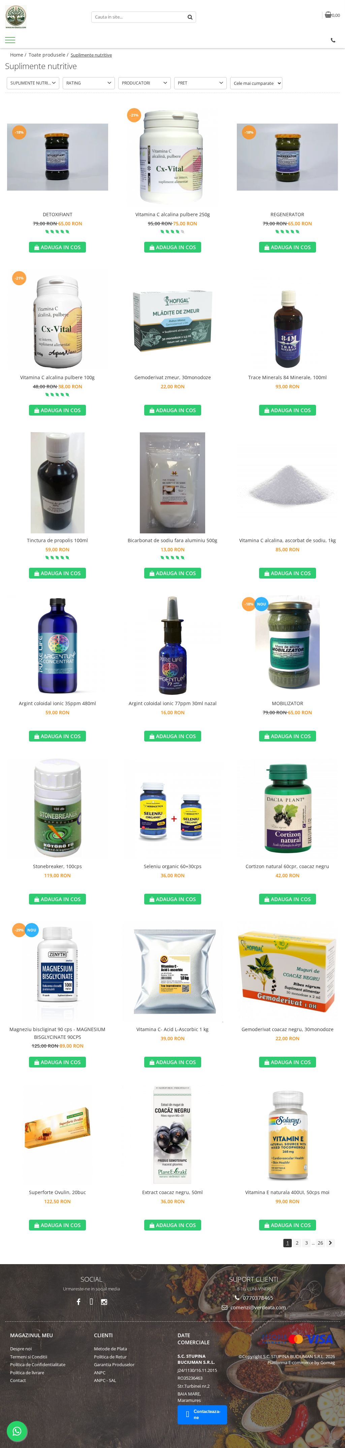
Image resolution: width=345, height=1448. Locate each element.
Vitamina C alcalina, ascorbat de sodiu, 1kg (287, 540)
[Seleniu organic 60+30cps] (172, 808)
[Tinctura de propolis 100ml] (57, 482)
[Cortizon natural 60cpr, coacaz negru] (287, 808)
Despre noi (21, 1349)
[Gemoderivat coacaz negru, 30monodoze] (287, 971)
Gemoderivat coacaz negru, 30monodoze (288, 1029)
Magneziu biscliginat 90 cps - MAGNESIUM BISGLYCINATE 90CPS (57, 1033)
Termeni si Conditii (28, 1357)
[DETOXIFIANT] (57, 157)
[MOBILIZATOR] (287, 645)
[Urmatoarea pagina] (330, 1243)
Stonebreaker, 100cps (57, 866)
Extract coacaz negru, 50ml (172, 1192)
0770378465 (257, 1297)
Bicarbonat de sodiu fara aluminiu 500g (172, 540)
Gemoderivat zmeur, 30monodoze (172, 377)
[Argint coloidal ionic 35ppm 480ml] (57, 645)
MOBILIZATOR (287, 703)
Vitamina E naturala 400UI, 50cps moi (287, 1192)
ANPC (99, 1373)
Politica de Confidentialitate (37, 1364)
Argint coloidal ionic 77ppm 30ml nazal (173, 703)
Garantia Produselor (114, 1364)
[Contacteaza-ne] (333, 40)
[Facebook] (79, 1302)
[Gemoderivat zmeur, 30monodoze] (172, 319)
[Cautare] (190, 17)
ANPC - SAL (105, 1380)
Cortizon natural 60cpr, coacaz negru (287, 866)
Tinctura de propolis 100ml (57, 540)
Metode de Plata (110, 1349)
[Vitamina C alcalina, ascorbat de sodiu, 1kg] (287, 483)
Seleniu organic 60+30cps (172, 866)
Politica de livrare (27, 1373)
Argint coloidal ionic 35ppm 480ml (57, 703)
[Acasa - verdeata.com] (43, 17)
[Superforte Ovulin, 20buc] (57, 1134)
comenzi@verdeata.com (257, 1307)
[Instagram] (104, 1302)
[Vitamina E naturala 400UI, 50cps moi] (287, 1134)
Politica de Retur (110, 1357)
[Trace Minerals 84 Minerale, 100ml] (287, 319)
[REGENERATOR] (287, 157)
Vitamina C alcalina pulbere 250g (172, 214)
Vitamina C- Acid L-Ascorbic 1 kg (172, 1029)
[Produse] (11, 42)
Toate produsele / (49, 55)
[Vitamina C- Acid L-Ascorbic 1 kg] (172, 971)
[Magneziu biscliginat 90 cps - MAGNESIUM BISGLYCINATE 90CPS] (57, 971)
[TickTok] (91, 1302)
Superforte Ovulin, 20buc (57, 1192)
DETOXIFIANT (57, 214)
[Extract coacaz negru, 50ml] (172, 1134)
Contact (18, 1380)
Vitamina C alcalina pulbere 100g (57, 377)
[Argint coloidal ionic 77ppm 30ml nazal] (172, 645)
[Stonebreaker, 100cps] (57, 808)
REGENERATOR (287, 214)
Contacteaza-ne (207, 1414)
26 (320, 1243)
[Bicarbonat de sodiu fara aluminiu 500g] (172, 482)
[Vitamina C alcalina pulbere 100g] (57, 319)
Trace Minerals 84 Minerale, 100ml (287, 377)
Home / (19, 55)
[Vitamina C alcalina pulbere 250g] (172, 156)
